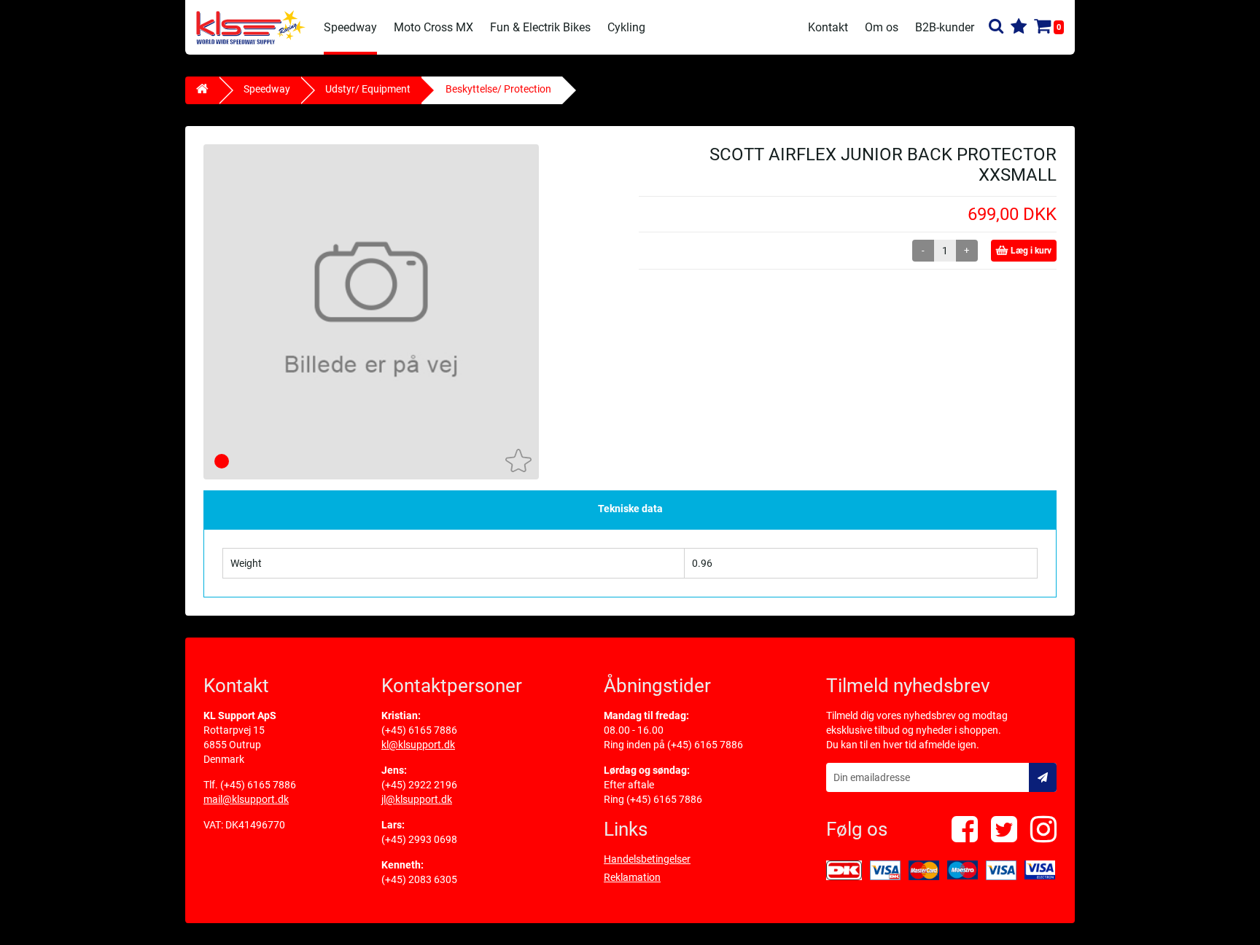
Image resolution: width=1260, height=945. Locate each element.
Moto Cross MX (433, 27)
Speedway (350, 27)
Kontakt (828, 27)
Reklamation (632, 877)
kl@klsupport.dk (418, 744)
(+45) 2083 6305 (419, 879)
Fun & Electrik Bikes (540, 27)
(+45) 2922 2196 (419, 785)
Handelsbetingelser (647, 859)
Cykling (626, 27)
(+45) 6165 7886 (258, 785)
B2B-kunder (944, 27)
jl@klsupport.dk (416, 799)
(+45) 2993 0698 (419, 839)
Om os (881, 27)
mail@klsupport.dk (246, 799)
